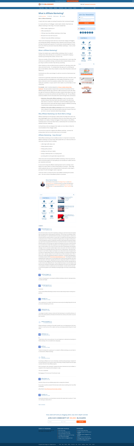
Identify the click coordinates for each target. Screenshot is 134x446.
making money (44, 309)
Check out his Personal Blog (72, 1)
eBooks (55, 8)
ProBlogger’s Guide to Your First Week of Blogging (84, 432)
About (60, 444)
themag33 (43, 298)
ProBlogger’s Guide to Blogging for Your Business (84, 435)
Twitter (65, 186)
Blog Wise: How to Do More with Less (83, 436)
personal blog (67, 184)
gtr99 (42, 346)
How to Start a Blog (61, 430)
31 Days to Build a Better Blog (82, 430)
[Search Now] (94, 8)
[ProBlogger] (46, 4)
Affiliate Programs (56, 16)
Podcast (50, 8)
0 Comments (63, 16)
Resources (61, 8)
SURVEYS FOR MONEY (45, 321)
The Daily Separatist (45, 285)
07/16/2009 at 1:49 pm (45, 310)
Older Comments (42, 404)
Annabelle (43, 394)
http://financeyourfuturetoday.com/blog (53, 389)
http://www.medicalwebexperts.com (57, 256)
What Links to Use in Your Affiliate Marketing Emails (69, 206)
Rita (42, 357)
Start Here (41, 8)
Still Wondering (57, 184)
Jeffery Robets (44, 378)
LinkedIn (47, 187)
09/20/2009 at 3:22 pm (45, 395)
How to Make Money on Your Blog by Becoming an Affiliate (69, 215)
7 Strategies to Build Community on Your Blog (66, 435)
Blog (2, 6)
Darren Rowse (44, 16)
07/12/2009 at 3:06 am (47, 275)
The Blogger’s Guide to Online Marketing (84, 438)
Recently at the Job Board (45, 428)
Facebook (69, 186)
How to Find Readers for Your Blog (64, 433)
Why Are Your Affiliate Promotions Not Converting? (69, 198)
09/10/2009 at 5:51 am (45, 379)
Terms (90, 444)
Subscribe (86, 23)
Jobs (66, 8)
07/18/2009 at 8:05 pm (47, 322)
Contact (93, 444)
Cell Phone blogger (45, 274)
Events (74, 8)
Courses (70, 8)
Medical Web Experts (45, 228)
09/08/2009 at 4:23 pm (45, 358)
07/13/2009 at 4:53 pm (47, 286)
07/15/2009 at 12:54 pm (45, 299)
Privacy (87, 444)
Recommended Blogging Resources (83, 439)
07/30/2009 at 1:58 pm (45, 347)
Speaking (83, 444)
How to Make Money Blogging (63, 436)
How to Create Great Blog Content (64, 432)
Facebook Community (90, 4)
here (53, 186)
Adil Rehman (43, 333)
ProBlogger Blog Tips (62, 181)
